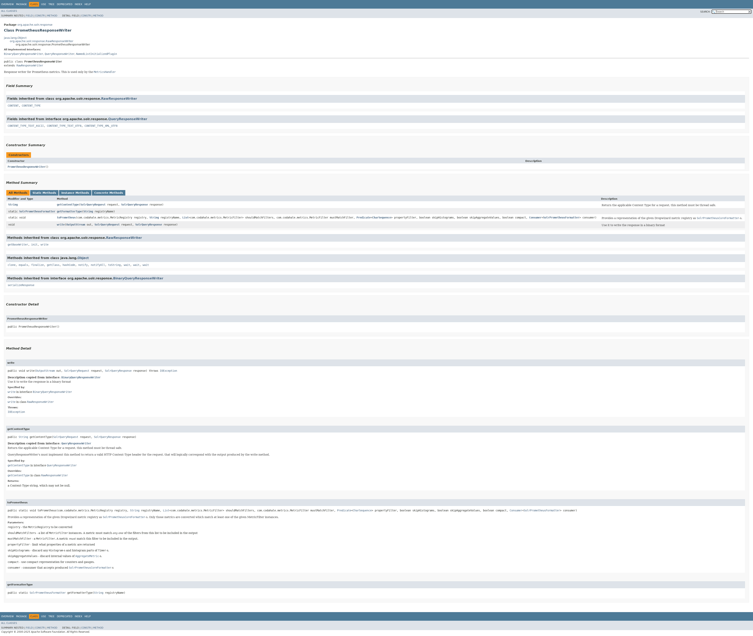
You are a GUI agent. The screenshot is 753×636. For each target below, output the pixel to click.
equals (23, 264)
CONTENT (13, 105)
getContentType (68, 204)
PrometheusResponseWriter (26, 166)
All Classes (9, 11)
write (61, 224)
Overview (7, 4)
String (13, 204)
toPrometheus (66, 217)
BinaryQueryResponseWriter (23, 53)
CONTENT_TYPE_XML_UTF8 (101, 125)
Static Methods (44, 192)
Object (83, 258)
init (34, 244)
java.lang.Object (15, 37)
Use (43, 4)
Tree (51, 4)
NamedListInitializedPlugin (96, 53)
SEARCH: (705, 11)
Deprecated (64, 4)
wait (127, 264)
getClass (53, 264)
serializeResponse (21, 285)
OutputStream (75, 224)
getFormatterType (69, 211)
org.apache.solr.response (35, 24)
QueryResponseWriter (60, 53)
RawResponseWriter (29, 65)
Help (88, 4)
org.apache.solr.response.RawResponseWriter (41, 41)
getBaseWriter (18, 244)
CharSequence (381, 217)
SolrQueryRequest (92, 204)
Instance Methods (75, 192)
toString (114, 264)
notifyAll (98, 264)
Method (52, 15)
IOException (168, 370)
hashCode (69, 264)
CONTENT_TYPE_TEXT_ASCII (26, 125)
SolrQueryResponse (134, 204)
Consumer (535, 217)
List (185, 217)
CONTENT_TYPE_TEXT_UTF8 (64, 125)
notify (83, 264)
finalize (37, 264)
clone (11, 264)
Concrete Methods (108, 192)
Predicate (363, 217)
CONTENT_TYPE (31, 105)
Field (29, 15)
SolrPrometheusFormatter (37, 211)
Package (21, 4)
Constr (40, 15)
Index (78, 4)
